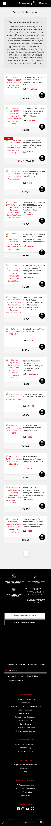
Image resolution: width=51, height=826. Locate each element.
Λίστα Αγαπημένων (25, 792)
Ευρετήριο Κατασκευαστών (25, 764)
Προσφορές (25, 768)
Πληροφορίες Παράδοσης (26, 717)
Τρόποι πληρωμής (25, 710)
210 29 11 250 (14, 670)
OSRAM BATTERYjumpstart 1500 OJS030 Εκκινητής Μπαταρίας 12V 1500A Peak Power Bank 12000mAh (34, 207)
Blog (25, 771)
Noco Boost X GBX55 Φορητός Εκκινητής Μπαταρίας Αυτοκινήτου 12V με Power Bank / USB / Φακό (33, 493)
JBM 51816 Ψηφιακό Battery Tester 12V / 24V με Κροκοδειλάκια (34, 173)
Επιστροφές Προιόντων (26, 699)
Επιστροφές (25, 748)
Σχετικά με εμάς (25, 713)
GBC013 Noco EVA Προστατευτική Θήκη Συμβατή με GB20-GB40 (33, 459)
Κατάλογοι (25, 703)
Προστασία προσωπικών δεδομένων (25, 706)
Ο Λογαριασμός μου (25, 785)
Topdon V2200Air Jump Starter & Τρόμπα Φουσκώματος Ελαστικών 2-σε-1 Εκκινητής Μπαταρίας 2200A (33, 302)
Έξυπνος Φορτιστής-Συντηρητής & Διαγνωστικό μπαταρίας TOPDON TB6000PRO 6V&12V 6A (33, 366)
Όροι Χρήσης (25, 724)
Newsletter (25, 795)
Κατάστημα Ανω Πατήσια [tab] (25, 615)
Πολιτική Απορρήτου (25, 720)
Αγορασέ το (24, 97)
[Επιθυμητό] (8, 97)
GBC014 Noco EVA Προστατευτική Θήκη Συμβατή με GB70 (32, 427)
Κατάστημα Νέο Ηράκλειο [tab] (25, 622)
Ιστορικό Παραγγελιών (25, 788)
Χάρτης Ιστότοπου (25, 751)
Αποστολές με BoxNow (25, 727)
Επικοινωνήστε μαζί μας (25, 744)
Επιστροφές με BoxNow (26, 731)
